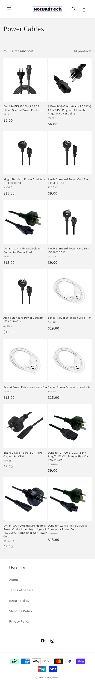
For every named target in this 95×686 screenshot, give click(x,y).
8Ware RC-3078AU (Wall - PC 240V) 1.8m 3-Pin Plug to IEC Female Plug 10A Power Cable (69, 110)
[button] (9, 9)
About (13, 580)
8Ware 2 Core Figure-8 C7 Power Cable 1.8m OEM (23, 454)
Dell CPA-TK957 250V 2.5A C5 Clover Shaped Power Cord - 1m (23, 108)
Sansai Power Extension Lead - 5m (25, 387)
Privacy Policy (19, 621)
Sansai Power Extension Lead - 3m (69, 387)
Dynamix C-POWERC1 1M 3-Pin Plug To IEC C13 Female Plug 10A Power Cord (68, 456)
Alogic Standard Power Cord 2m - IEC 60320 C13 (24, 319)
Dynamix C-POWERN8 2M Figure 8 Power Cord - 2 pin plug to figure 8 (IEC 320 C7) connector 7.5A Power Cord (25, 531)
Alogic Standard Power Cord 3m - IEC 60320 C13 (24, 181)
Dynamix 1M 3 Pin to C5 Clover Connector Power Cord (22, 250)
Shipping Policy (20, 611)
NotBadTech (52, 677)
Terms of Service (21, 590)
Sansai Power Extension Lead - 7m (69, 317)
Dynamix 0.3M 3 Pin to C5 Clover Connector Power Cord (68, 527)
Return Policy (19, 601)
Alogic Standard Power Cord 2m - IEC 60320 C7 (69, 181)
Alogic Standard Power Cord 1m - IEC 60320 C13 (68, 250)
